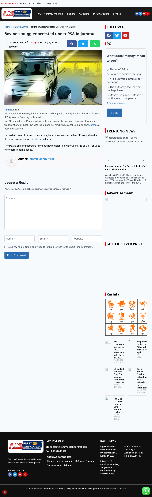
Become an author (9, 3)
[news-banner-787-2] (126, 218)
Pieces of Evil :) (118, 69)
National (84, 13)
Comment (12, 198)
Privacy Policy (51, 3)
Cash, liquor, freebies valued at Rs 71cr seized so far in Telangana (142, 378)
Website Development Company (93, 488)
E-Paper (117, 13)
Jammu (8, 109)
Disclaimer (37, 3)
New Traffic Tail (118, 488)
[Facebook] (137, 14)
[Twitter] (140, 14)
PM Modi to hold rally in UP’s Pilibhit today (118, 405)
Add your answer (116, 103)
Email (44, 238)
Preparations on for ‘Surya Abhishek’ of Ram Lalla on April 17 (144, 347)
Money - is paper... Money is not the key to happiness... (125, 97)
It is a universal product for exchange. (124, 80)
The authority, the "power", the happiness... (124, 89)
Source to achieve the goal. (125, 74)
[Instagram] (148, 14)
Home (39, 13)
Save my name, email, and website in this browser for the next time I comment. (50, 246)
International (101, 13)
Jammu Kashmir (54, 13)
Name (10, 238)
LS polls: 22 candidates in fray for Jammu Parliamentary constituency (121, 375)
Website (78, 238)
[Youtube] (144, 14)
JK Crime (71, 13)
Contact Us (25, 3)
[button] (72, 43)
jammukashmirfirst (41, 159)
